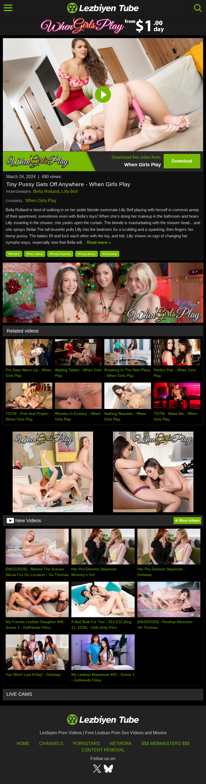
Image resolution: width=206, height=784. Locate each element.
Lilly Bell (69, 191)
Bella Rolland (46, 191)
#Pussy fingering (60, 253)
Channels (51, 743)
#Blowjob (14, 253)
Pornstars (86, 743)
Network (121, 743)
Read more (97, 242)
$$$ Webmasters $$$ (165, 743)
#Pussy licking (86, 253)
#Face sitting (35, 253)
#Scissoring (109, 253)
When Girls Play (40, 200)
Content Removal (103, 750)
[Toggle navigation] (8, 8)
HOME (23, 743)
